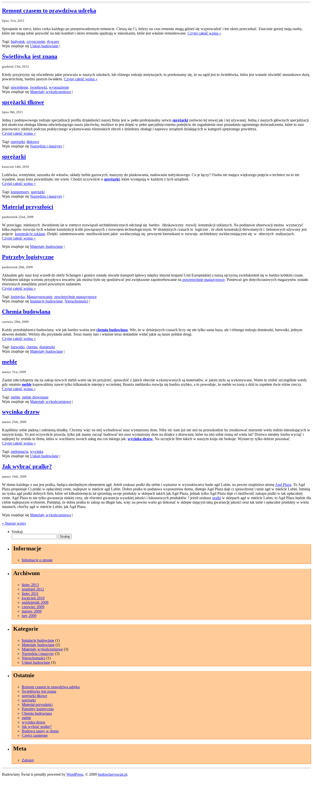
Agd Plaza (283, 485)
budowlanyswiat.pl (112, 774)
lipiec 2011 (30, 594)
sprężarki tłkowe (23, 102)
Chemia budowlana (26, 311)
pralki (216, 498)
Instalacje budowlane (46, 301)
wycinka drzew (21, 412)
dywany (53, 41)
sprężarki (180, 120)
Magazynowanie (39, 297)
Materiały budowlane (46, 246)
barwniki (17, 347)
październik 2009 (35, 602)
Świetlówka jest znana (29, 56)
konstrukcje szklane (30, 234)
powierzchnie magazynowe (203, 280)
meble (9, 362)
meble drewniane (35, 397)
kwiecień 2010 (33, 598)
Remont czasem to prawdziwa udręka (49, 10)
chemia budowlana (112, 330)
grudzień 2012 (33, 589)
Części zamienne (35, 735)
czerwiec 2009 (33, 607)
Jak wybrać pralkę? (27, 466)
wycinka (36, 451)
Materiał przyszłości (27, 207)
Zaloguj (28, 760)
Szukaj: (17, 532)
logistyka (18, 297)
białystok (18, 41)
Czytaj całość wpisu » (204, 33)
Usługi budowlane (44, 46)
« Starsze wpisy (14, 523)
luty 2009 (29, 616)
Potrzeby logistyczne (28, 257)
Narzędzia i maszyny (46, 146)
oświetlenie (19, 87)
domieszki (47, 347)
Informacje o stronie (37, 560)
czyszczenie (36, 41)
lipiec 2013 (30, 585)
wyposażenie (59, 87)
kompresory (20, 192)
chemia (31, 347)
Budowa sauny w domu (40, 731)
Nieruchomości (76, 301)
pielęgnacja (19, 451)
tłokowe (33, 142)
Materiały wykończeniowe (50, 92)
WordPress (75, 774)
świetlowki (38, 87)
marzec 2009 (32, 611)
